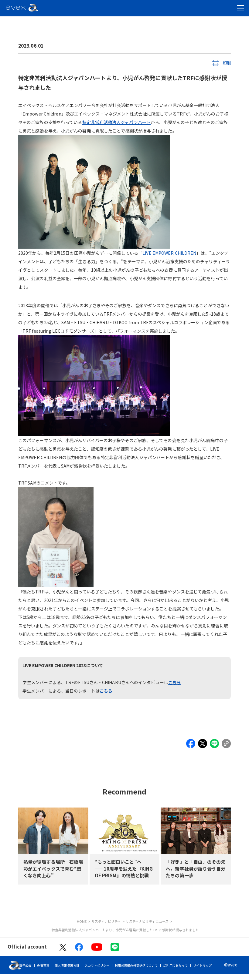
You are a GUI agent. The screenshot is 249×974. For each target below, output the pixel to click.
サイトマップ (202, 965)
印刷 (227, 62)
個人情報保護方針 (67, 965)
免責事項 (43, 965)
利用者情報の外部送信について (136, 965)
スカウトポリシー (97, 965)
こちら (174, 682)
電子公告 (25, 965)
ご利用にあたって (175, 965)
